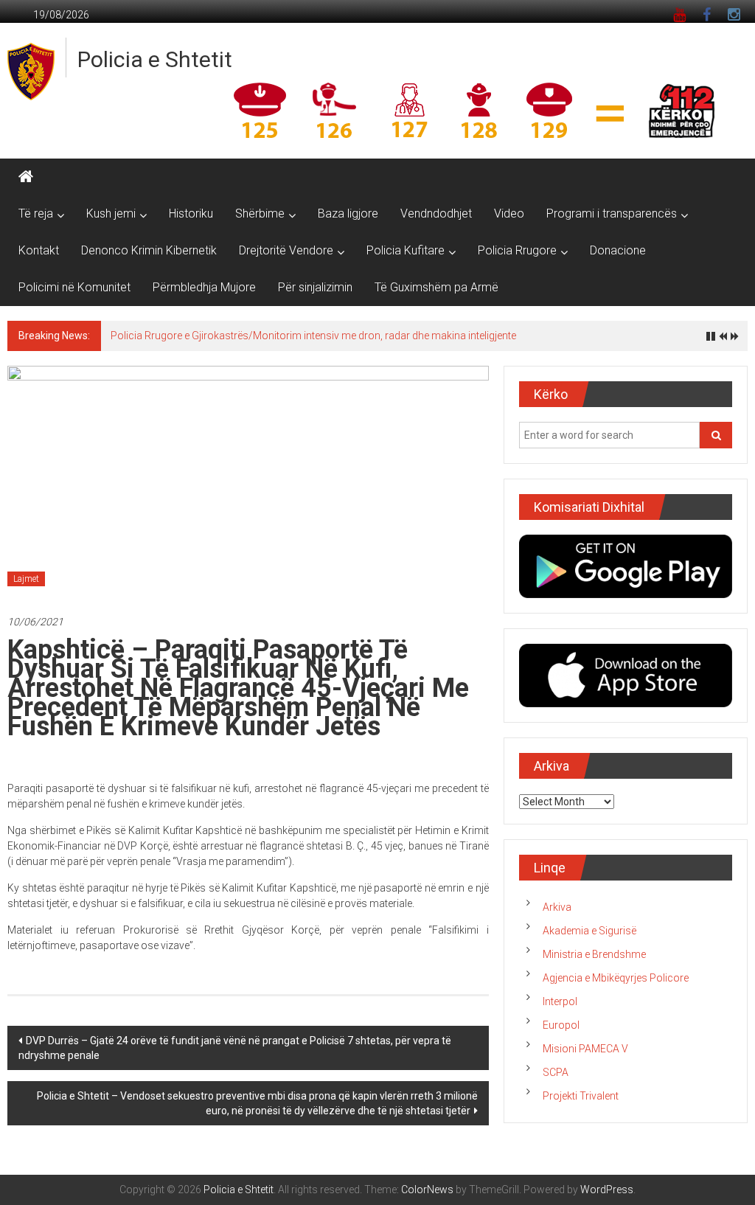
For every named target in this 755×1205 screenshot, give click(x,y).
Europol (561, 1025)
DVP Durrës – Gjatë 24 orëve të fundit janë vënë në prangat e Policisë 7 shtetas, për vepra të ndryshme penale (234, 1048)
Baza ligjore (348, 213)
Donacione (618, 250)
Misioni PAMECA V (585, 1049)
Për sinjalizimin (315, 287)
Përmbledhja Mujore (204, 287)
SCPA (555, 1072)
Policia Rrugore (517, 250)
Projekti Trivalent (581, 1096)
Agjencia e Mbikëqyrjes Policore (616, 978)
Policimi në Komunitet (74, 287)
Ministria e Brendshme (594, 954)
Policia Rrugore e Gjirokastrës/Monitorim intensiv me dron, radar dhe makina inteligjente (313, 335)
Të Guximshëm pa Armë (436, 287)
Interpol (560, 1001)
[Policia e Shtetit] (25, 177)
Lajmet (26, 579)
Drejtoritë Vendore (286, 250)
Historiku (191, 213)
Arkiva (557, 907)
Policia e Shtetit (154, 59)
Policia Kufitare (405, 250)
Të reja (35, 213)
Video (509, 213)
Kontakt (38, 250)
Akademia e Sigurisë (589, 931)
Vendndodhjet (436, 213)
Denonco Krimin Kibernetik (149, 250)
